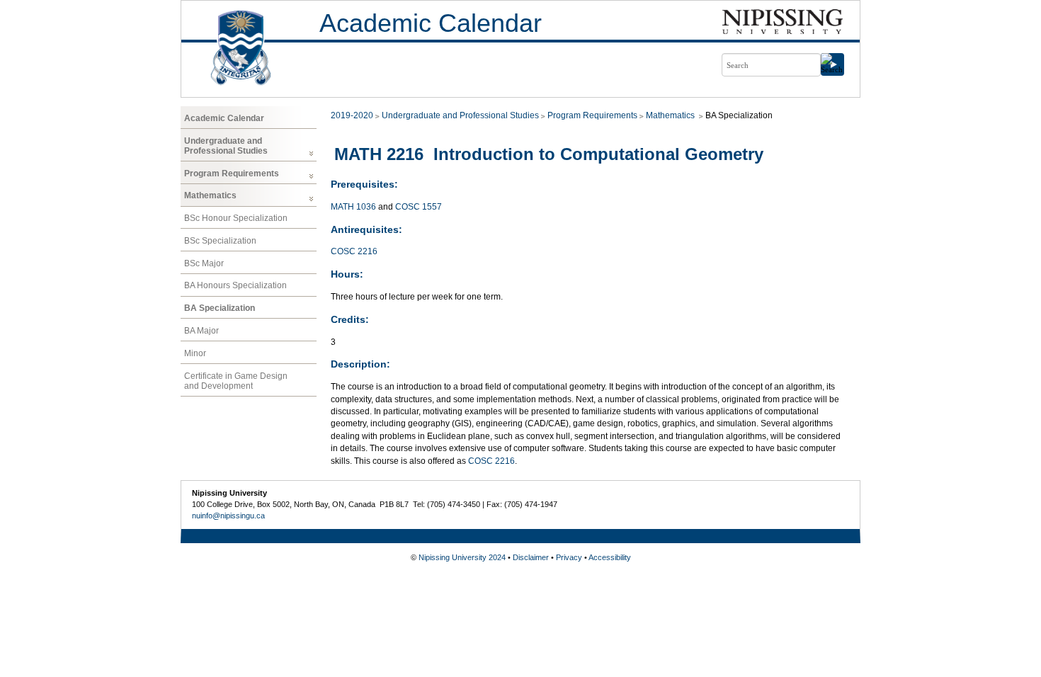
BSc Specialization (220, 241)
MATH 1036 (353, 207)
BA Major (201, 331)
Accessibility (609, 557)
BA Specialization (219, 308)
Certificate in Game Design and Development (236, 381)
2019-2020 (352, 115)
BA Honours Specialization (235, 285)
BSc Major (204, 263)
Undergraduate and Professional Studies (226, 146)
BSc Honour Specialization (236, 218)
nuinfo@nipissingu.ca (228, 515)
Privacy (569, 557)
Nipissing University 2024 (462, 557)
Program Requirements (231, 173)
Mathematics (210, 195)
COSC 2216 (354, 251)
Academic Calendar (430, 23)
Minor (195, 353)
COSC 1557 (418, 207)
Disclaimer (531, 557)
